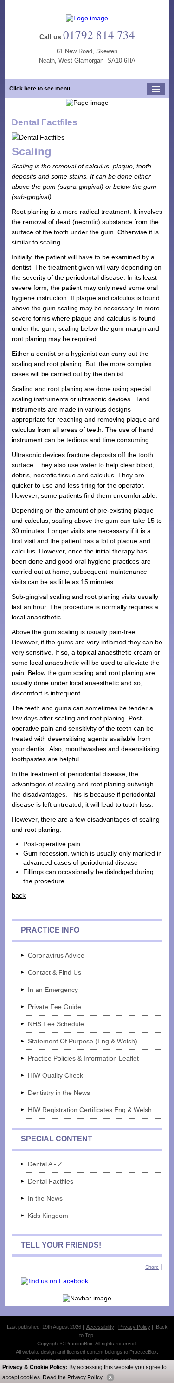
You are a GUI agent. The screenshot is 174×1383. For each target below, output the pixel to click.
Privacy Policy (84, 1377)
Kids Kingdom (48, 1215)
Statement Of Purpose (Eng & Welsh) (82, 1041)
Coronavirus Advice (56, 955)
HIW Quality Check (55, 1075)
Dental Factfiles (50, 1181)
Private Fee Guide (54, 1006)
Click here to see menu (39, 88)
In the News (45, 1198)
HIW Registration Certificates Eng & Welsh (90, 1109)
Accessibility (100, 1327)
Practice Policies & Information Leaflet (83, 1058)
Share (152, 1267)
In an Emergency (53, 989)
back (19, 895)
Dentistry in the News (59, 1092)
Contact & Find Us (54, 972)
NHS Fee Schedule (56, 1024)
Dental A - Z (45, 1164)
